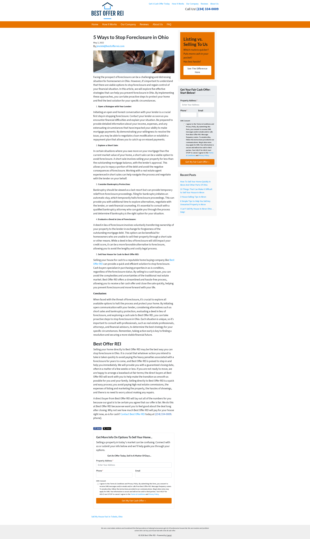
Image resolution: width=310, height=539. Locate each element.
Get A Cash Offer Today (159, 3)
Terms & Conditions (138, 494)
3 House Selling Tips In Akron (193, 196)
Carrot (169, 535)
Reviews (204, 3)
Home (95, 24)
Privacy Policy (154, 494)
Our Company (192, 3)
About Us (214, 3)
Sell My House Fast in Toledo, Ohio (107, 516)
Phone (99, 470)
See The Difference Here (197, 70)
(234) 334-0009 (207, 9)
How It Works (178, 3)
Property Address (104, 460)
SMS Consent (101, 481)
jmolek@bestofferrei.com (110, 46)
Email (137, 470)
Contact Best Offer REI (132, 414)
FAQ (169, 24)
